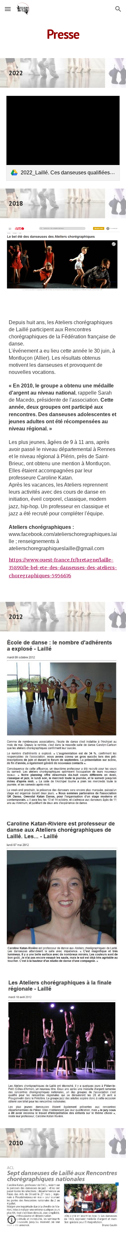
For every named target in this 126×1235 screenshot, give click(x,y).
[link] (63, 138)
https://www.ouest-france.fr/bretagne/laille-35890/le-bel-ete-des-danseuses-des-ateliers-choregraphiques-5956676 (63, 568)
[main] (63, 34)
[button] (8, 9)
